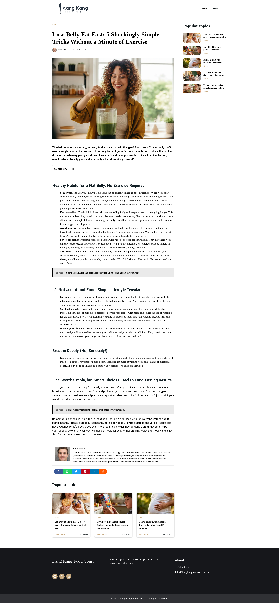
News (215, 8)
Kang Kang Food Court (73, 561)
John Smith (62, 50)
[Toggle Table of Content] (72, 169)
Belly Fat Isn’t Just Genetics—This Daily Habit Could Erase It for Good (154, 525)
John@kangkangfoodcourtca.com (192, 572)
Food (204, 8)
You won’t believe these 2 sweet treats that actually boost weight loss (70, 525)
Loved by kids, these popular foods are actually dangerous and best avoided (113, 525)
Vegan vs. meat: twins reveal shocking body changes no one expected (214, 88)
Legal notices (182, 566)
